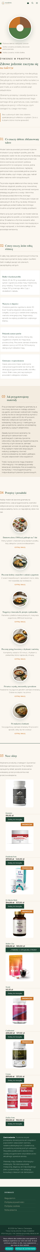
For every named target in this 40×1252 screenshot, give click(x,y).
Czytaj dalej (20, 547)
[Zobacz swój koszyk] (28, 3)
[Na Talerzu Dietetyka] (8, 3)
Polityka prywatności (14, 1202)
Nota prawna (10, 1210)
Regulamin (9, 1198)
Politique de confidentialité (25, 1249)
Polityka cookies (12, 1206)
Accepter (9, 1249)
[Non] (37, 1244)
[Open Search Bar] (32, 3)
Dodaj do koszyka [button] (15, 819)
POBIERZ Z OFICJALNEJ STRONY (24, 950)
